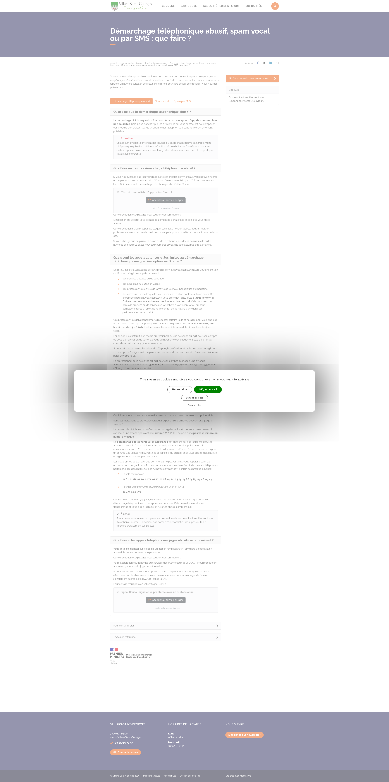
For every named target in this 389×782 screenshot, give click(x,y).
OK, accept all (208, 389)
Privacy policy (194, 405)
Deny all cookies (194, 398)
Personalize (179, 389)
